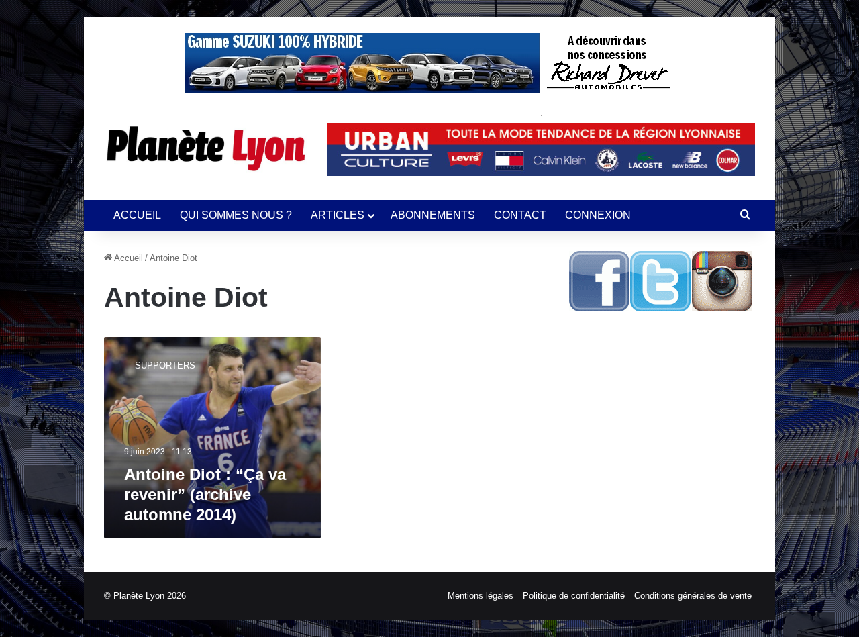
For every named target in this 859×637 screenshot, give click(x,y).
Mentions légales (480, 596)
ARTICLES (337, 215)
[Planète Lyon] (205, 148)
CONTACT (520, 215)
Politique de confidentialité (574, 596)
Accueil (127, 258)
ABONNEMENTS (433, 215)
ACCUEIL (137, 215)
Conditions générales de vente (693, 596)
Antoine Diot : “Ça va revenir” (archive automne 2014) (205, 494)
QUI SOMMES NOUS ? (236, 215)
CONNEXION (598, 215)
